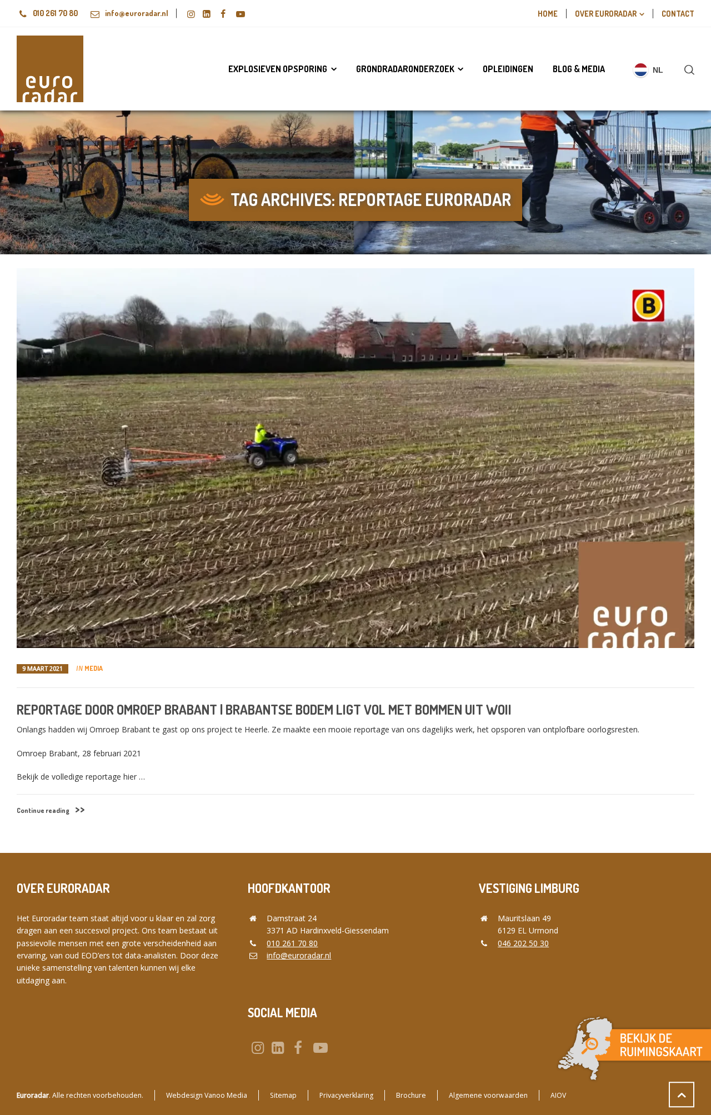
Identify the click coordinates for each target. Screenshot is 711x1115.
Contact (678, 13)
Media (93, 668)
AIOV (558, 1095)
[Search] (687, 69)
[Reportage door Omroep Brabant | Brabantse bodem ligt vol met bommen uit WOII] (355, 458)
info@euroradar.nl (136, 13)
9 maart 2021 (42, 668)
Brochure (411, 1095)
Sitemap (283, 1095)
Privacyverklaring (346, 1095)
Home (548, 13)
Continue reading (43, 810)
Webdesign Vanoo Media (206, 1095)
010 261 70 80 (55, 13)
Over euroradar (606, 13)
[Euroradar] (50, 69)
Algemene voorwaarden (488, 1095)
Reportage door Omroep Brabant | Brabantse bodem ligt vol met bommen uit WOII (264, 709)
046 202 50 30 (523, 943)
